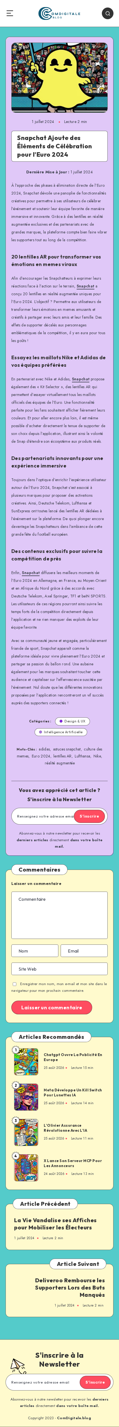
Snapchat (85, 286)
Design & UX (75, 721)
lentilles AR (62, 756)
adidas (44, 749)
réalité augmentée (60, 763)
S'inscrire (89, 816)
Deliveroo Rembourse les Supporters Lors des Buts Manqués (70, 1287)
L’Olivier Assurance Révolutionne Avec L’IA (65, 1128)
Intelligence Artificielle (63, 732)
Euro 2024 (41, 756)
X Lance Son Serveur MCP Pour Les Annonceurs (73, 1163)
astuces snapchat (67, 749)
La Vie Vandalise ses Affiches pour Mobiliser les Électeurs (55, 1224)
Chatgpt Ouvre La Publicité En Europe (73, 1057)
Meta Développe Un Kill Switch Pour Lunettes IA (73, 1092)
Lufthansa (82, 756)
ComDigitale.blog (74, 1418)
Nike (97, 756)
